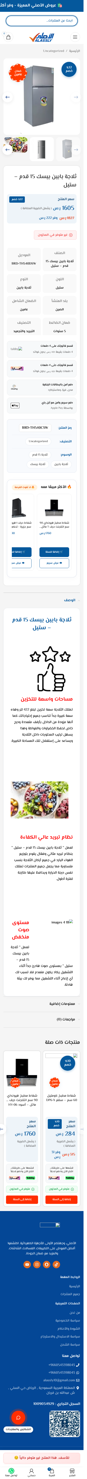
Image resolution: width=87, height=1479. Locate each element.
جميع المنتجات (70, 1294)
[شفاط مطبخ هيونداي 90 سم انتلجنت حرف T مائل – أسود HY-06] (22, 1072)
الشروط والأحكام (69, 1329)
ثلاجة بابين (61, 464)
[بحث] (13, 21)
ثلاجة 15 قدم (40, 455)
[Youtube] (27, 1264)
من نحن (75, 1313)
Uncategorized (53, 51)
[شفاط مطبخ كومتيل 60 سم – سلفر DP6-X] (61, 1072)
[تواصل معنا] (18, 1418)
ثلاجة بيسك (37, 464)
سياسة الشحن (70, 1345)
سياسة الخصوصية (67, 1321)
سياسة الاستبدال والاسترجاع (60, 1337)
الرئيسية (74, 51)
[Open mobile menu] (75, 37)
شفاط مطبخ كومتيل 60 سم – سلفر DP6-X (61, 1098)
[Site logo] (41, 37)
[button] (7, 97)
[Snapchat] (46, 1264)
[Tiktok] (56, 1264)
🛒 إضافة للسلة (54, 552)
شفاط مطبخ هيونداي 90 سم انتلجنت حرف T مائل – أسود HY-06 (22, 1100)
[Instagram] (37, 1264)
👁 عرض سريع (54, 563)
